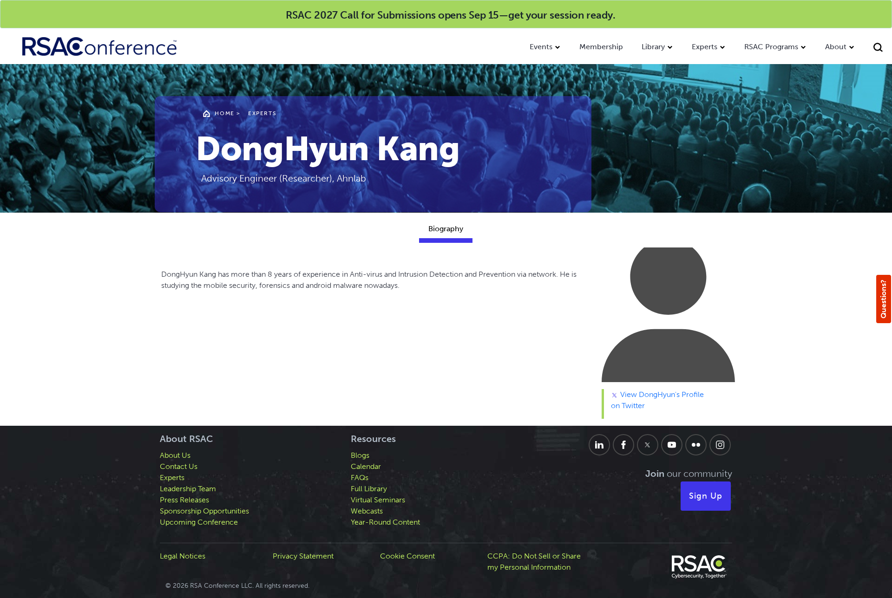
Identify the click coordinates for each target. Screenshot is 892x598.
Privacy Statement (303, 556)
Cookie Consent (407, 556)
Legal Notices (182, 556)
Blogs (360, 455)
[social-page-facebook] (623, 444)
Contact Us (178, 466)
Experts (704, 46)
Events (541, 46)
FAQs (359, 477)
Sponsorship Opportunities (204, 511)
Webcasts (367, 511)
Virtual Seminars (378, 499)
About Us (175, 455)
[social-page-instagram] (720, 444)
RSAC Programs (771, 46)
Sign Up (705, 496)
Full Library (369, 488)
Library (653, 46)
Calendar (366, 466)
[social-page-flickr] (696, 444)
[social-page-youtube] (671, 444)
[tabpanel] (446, 336)
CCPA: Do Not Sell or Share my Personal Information (534, 562)
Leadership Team (188, 488)
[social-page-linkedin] (599, 444)
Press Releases (184, 499)
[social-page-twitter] (647, 444)
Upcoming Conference (199, 522)
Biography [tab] (445, 228)
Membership (601, 46)
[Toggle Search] (878, 48)
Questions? (883, 299)
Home (224, 113)
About (835, 46)
